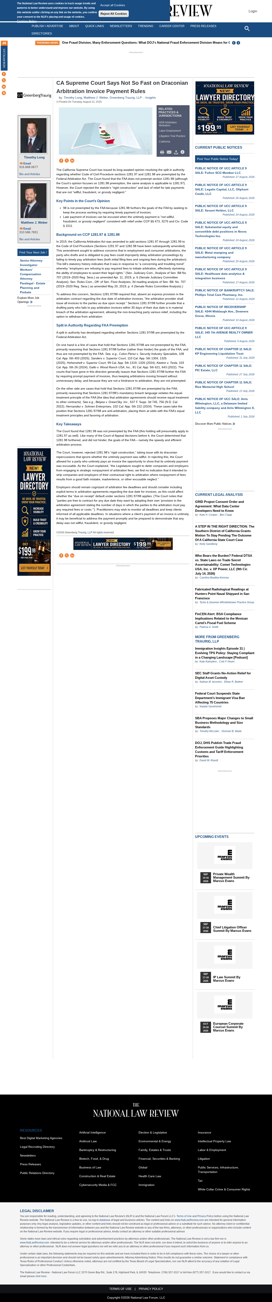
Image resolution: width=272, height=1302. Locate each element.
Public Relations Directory (37, 1173)
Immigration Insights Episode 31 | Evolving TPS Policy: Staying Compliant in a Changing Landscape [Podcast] (224, 653)
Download (176, 152)
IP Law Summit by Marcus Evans (226, 978)
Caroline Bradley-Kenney (214, 577)
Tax (200, 1180)
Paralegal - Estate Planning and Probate (32, 288)
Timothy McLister (209, 731)
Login (253, 11)
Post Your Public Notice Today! (217, 159)
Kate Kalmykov (208, 661)
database (104, 1220)
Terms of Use (184, 1216)
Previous (234, 43)
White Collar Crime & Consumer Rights (224, 1189)
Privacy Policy (205, 1216)
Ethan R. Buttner (233, 681)
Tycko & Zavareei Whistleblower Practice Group (227, 602)
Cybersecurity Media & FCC (98, 1185)
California (164, 141)
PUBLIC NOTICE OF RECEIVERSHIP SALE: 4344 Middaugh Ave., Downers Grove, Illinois (221, 311)
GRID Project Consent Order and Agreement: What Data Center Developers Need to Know (219, 506)
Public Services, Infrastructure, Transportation (218, 1170)
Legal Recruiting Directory (37, 1146)
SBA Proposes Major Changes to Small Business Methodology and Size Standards (224, 722)
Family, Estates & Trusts (155, 1150)
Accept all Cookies (112, 5)
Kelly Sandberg (208, 543)
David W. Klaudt (209, 760)
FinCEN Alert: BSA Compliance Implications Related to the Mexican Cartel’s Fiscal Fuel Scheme (221, 618)
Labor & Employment (212, 1150)
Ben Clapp (226, 514)
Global (143, 1167)
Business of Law (90, 1167)
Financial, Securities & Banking (159, 1158)
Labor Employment (170, 130)
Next (239, 43)
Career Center (171, 26)
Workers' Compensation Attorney (30, 274)
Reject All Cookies (114, 13)
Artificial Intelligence (92, 1132)
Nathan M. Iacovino (211, 681)
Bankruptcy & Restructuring (97, 1150)
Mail (170, 152)
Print (163, 152)
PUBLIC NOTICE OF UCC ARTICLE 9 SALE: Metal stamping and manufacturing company (221, 252)
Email (27, 163)
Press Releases (30, 1164)
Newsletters (121, 26)
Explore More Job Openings (28, 300)
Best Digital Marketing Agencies (41, 1138)
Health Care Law (150, 1176)
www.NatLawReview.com (189, 1220)
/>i (183, 152)
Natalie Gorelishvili (210, 706)
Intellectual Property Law (214, 1141)
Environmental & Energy (155, 1141)
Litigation (204, 1158)
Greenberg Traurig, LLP (126, 97)
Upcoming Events (212, 837)
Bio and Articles (29, 174)
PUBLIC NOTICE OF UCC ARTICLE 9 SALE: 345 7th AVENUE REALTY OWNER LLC (224, 332)
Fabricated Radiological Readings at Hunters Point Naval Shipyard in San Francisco (222, 593)
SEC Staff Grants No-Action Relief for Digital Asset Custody (223, 675)
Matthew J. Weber (34, 222)
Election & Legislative (153, 1132)
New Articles (4, 58)
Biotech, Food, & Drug (94, 1158)
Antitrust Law (88, 1141)
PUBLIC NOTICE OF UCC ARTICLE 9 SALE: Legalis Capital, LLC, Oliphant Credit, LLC (221, 189)
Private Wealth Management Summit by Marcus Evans (231, 877)
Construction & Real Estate (97, 1176)
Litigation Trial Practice (172, 136)
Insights (150, 97)
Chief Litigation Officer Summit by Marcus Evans (232, 929)
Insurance (204, 1132)
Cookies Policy (27, 21)
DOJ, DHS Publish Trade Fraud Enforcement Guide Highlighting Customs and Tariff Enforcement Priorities (219, 749)
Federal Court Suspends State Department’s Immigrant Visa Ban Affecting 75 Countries (220, 698)
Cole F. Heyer (227, 661)
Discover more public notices (213, 423)
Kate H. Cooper (208, 514)
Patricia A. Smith (209, 627)
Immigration (146, 1185)
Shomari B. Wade (231, 731)
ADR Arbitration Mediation (168, 124)
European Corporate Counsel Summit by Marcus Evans (228, 1027)
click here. (41, 1276)
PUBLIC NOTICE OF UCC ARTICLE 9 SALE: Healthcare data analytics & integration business (221, 274)
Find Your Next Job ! (33, 252)
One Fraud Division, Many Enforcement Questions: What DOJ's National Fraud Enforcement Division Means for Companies (153, 42)
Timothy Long (34, 157)
